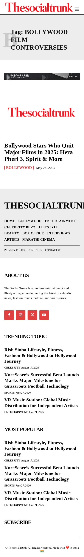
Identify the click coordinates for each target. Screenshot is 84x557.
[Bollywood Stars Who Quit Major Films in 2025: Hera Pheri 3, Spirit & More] (42, 115)
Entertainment (16, 412)
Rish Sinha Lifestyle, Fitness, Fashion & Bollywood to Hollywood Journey (40, 355)
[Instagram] (20, 315)
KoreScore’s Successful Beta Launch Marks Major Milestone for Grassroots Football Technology (41, 380)
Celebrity (12, 367)
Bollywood (19, 167)
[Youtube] (44, 315)
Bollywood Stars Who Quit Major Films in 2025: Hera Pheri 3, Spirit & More (39, 152)
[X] (32, 315)
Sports (9, 392)
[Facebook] (9, 315)
